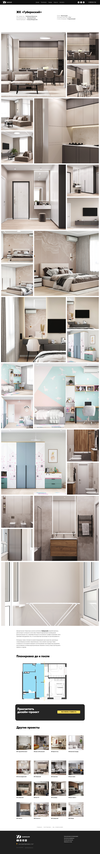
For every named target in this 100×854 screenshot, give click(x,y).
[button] (68, 712)
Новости (56, 2)
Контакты (62, 2)
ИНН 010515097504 (19, 847)
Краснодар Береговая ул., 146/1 (26, 844)
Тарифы (50, 2)
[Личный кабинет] (84, 2)
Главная (39, 827)
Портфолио (44, 2)
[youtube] (78, 2)
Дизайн (37, 2)
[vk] (81, 2)
